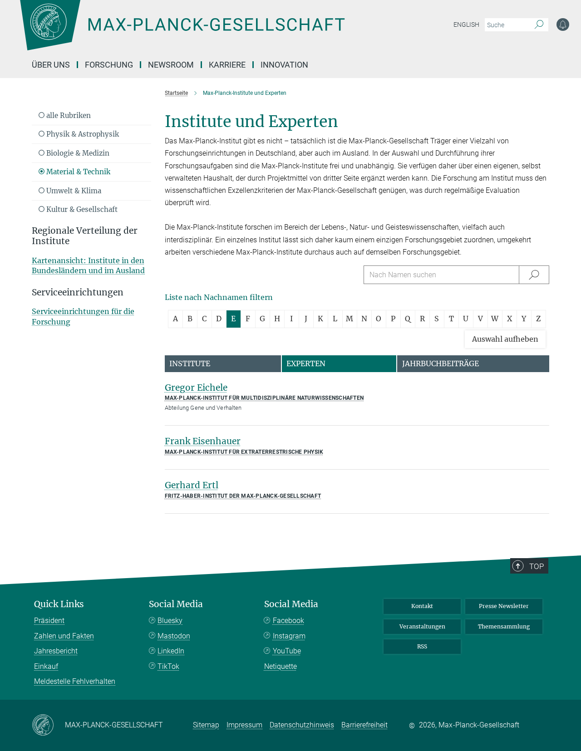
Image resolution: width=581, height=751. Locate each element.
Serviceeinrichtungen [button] (77, 292)
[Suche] (539, 25)
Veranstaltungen (422, 626)
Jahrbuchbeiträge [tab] (440, 363)
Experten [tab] (305, 363)
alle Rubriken (67, 115)
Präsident (49, 620)
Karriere (227, 64)
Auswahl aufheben (505, 339)
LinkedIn (171, 651)
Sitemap (206, 725)
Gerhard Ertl (191, 485)
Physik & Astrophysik (81, 134)
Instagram (289, 636)
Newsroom (171, 64)
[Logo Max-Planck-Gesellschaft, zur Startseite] (182, 32)
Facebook (288, 620)
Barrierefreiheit (364, 725)
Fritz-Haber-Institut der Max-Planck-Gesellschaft (243, 496)
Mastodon (174, 636)
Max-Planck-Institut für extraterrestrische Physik (244, 452)
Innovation (284, 64)
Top (536, 566)
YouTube (287, 651)
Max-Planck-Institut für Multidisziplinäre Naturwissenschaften (264, 398)
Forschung (109, 64)
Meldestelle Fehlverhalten (74, 681)
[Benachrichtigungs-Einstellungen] (562, 24)
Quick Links (59, 604)
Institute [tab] (189, 363)
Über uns (51, 64)
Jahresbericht (56, 651)
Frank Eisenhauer (203, 441)
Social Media (176, 604)
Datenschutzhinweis (302, 725)
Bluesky (170, 620)
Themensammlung (504, 626)
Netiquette (280, 666)
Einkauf (46, 666)
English (466, 24)
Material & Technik (77, 171)
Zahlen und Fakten (64, 636)
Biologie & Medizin (76, 153)
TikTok (168, 666)
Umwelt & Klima (72, 191)
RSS (422, 646)
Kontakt (422, 606)
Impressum (244, 725)
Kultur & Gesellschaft (81, 209)
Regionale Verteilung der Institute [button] (85, 236)
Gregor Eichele (196, 387)
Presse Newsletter (504, 606)
